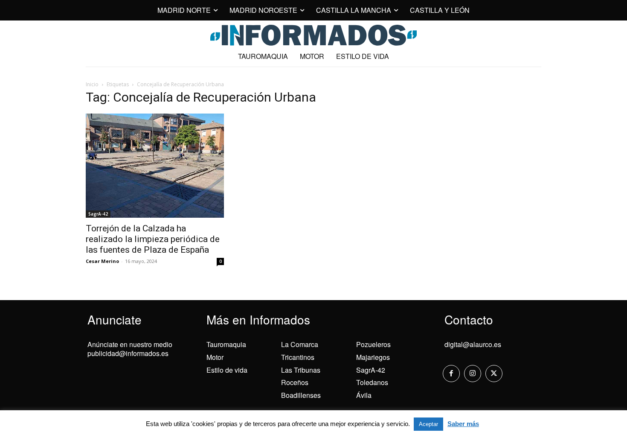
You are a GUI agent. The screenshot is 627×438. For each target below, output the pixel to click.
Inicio (92, 84)
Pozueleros (373, 344)
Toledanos (372, 382)
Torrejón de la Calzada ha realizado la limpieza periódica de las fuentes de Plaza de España (153, 239)
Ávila (364, 395)
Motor (215, 357)
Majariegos (373, 357)
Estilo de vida (226, 370)
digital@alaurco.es (472, 344)
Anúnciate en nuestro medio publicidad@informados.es (129, 348)
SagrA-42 (98, 214)
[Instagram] (472, 373)
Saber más (463, 423)
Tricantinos (297, 357)
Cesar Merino (102, 261)
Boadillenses (301, 395)
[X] (493, 373)
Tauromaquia (226, 344)
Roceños (294, 382)
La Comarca (299, 344)
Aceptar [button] (428, 424)
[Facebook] (451, 373)
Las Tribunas (300, 370)
